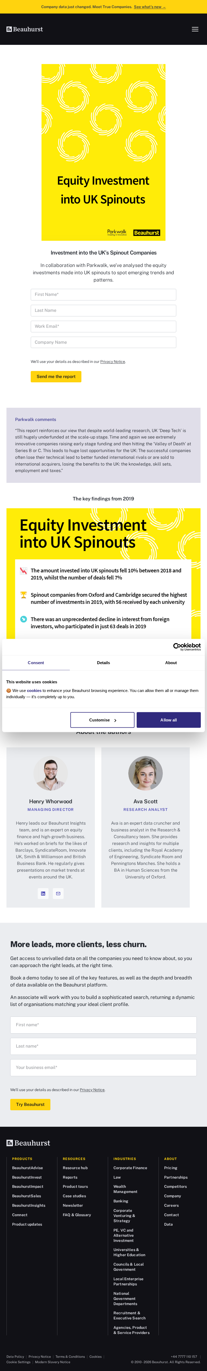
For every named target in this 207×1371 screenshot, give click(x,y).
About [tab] (171, 662)
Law (117, 1177)
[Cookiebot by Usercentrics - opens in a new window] (177, 647)
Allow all (168, 720)
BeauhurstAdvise (27, 1168)
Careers (171, 1205)
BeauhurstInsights (28, 1205)
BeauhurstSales (26, 1196)
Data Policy (15, 1357)
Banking (120, 1201)
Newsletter (73, 1205)
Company (172, 1196)
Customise (99, 720)
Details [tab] (103, 662)
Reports (70, 1177)
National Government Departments (125, 1298)
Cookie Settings (18, 1362)
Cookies (95, 1357)
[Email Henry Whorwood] (58, 893)
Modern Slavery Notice (52, 1362)
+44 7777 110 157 (184, 1357)
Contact (171, 1215)
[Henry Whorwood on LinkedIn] (43, 893)
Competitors (175, 1186)
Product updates (27, 1224)
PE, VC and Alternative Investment (123, 1235)
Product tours (75, 1186)
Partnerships (176, 1177)
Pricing (170, 1168)
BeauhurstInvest (27, 1177)
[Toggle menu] (195, 29)
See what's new (150, 7)
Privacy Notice (112, 361)
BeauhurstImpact (27, 1186)
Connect (19, 1215)
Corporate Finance (130, 1168)
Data (168, 1224)
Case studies (74, 1196)
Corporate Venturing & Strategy (124, 1215)
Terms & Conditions (70, 1357)
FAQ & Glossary (77, 1215)
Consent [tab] (36, 662)
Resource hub (75, 1168)
